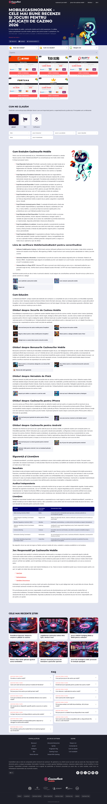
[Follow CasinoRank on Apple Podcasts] (96, 772)
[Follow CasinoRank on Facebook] (77, 772)
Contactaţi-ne (73, 746)
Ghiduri (90, 2)
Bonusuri (34, 743)
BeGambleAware (21, 577)
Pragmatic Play (53, 749)
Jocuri (34, 746)
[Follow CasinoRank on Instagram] (81, 772)
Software (34, 749)
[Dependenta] (68, 788)
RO (10, 772)
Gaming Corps (53, 751)
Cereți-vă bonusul (23, 73)
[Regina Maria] (37, 788)
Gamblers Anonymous (23, 580)
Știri (97, 2)
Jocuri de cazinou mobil (77, 2)
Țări (34, 751)
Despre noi (73, 743)
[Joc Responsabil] (57, 788)
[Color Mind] (46, 788)
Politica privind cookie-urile (53, 801)
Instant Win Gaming (53, 754)
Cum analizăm (73, 751)
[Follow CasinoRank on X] (85, 772)
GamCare (19, 573)
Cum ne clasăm (73, 749)
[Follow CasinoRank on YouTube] (89, 772)
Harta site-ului (34, 754)
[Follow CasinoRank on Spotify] (92, 772)
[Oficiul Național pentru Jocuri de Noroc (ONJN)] (30, 788)
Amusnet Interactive (54, 743)
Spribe (53, 746)
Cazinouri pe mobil (61, 2)
